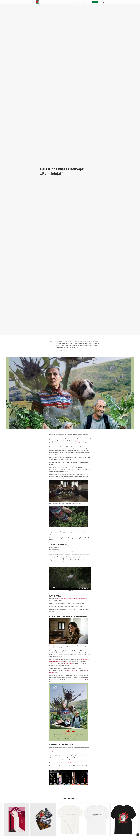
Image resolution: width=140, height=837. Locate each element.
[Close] (98, 6)
